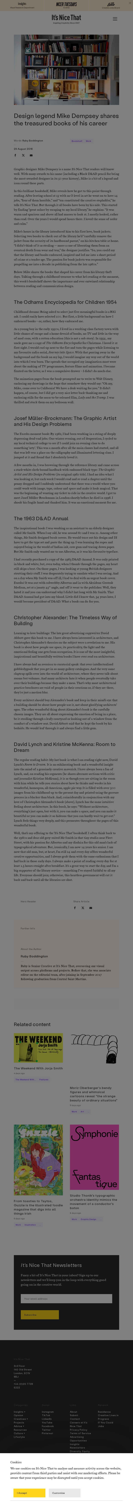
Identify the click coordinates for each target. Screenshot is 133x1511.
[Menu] (115, 19)
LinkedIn (47, 1419)
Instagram (48, 1411)
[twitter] (23, 155)
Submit (74, 1415)
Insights (74, 1444)
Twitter (46, 1429)
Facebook (48, 1426)
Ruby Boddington (33, 140)
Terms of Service (80, 1433)
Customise (58, 1493)
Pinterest (47, 1433)
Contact (75, 1419)
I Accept (22, 1493)
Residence (104, 1411)
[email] (31, 155)
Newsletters (77, 1447)
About (73, 1411)
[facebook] (15, 155)
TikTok (46, 1415)
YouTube (47, 1422)
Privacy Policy (78, 1429)
